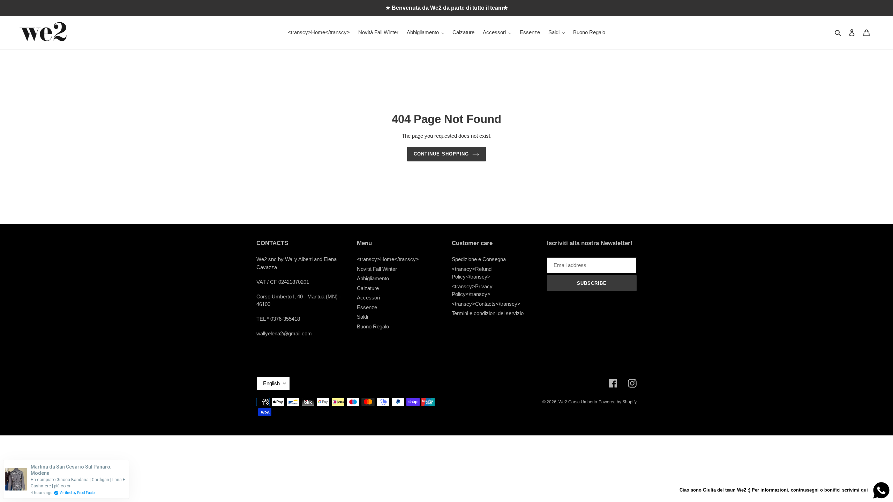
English (271, 383)
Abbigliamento (373, 278)
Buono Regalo (373, 326)
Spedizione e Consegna (479, 259)
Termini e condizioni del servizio (488, 313)
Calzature (368, 288)
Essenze (367, 307)
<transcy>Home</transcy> (388, 259)
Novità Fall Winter (377, 269)
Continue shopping (441, 154)
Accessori (368, 298)
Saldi (362, 317)
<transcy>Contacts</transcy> (486, 304)
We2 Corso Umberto (577, 402)
